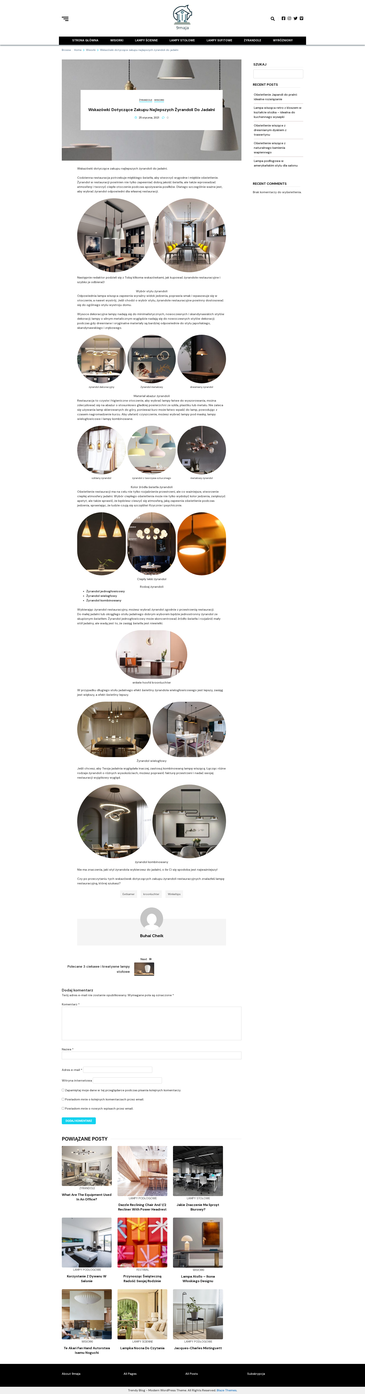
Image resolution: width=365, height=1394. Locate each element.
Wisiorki (116, 40)
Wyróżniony (283, 40)
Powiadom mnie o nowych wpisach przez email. (99, 1109)
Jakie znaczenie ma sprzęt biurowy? (198, 1207)
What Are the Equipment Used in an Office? (87, 1197)
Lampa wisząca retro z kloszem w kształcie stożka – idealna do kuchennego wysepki (278, 112)
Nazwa (68, 1049)
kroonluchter (151, 894)
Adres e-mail (72, 1070)
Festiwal (142, 1269)
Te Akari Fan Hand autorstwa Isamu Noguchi (87, 1350)
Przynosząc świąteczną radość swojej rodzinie (142, 1278)
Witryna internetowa (77, 1081)
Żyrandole (252, 40)
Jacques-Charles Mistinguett (198, 1348)
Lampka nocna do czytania (142, 1348)
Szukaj (260, 65)
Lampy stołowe (182, 40)
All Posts (191, 1374)
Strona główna (85, 40)
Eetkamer (129, 894)
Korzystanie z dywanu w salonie (86, 1278)
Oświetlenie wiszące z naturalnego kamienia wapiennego (270, 147)
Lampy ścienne (146, 40)
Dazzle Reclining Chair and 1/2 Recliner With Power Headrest (142, 1207)
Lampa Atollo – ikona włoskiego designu (198, 1278)
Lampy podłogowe (143, 1198)
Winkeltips (174, 894)
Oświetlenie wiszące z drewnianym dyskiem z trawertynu (270, 130)
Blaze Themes (226, 1390)
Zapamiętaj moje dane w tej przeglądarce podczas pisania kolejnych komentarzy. (123, 1090)
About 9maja (71, 1374)
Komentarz (71, 1004)
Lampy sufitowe (219, 40)
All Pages (130, 1374)
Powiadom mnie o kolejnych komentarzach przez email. (104, 1099)
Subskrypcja (256, 1374)
